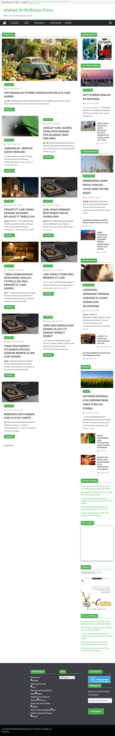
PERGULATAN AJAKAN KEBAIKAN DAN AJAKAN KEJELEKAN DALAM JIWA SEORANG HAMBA (97, 501)
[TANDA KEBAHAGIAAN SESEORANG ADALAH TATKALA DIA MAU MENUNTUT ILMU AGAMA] (20, 252)
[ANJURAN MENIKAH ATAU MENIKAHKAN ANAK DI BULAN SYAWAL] (97, 379)
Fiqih (26, 23)
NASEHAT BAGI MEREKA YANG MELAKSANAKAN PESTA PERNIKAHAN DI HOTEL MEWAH (103, 463)
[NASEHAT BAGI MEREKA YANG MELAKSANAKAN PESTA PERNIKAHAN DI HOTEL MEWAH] (88, 465)
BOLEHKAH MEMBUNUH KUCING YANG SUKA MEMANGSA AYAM (96, 354)
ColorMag (45, 729)
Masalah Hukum (89, 285)
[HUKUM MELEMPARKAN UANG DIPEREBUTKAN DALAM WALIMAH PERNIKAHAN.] (88, 443)
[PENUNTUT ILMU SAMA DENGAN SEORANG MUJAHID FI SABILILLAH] (20, 187)
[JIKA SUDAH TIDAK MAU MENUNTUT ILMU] (59, 252)
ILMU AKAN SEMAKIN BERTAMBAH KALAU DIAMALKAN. (56, 213)
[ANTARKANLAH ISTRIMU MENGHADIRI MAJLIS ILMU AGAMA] (39, 60)
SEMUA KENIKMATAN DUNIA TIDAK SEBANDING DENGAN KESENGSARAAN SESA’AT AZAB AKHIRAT (103, 241)
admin (18, 88)
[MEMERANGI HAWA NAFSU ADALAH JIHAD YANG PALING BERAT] (97, 164)
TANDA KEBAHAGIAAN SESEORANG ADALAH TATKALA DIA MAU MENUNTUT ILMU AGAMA (18, 281)
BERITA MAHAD (88, 90)
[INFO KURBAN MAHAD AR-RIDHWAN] (97, 78)
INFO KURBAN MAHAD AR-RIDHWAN (97, 97)
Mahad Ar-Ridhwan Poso (28, 10)
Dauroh (68, 23)
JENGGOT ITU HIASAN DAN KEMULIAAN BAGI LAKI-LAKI (103, 339)
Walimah (86, 391)
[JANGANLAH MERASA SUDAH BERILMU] (20, 126)
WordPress (6, 732)
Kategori (14, 23)
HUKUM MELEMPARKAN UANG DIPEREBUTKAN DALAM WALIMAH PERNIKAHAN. (103, 441)
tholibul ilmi (9, 84)
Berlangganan (96, 711)
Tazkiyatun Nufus (89, 176)
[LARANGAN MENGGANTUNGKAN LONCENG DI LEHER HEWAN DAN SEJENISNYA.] (97, 273)
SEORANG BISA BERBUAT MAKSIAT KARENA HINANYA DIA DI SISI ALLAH (95, 221)
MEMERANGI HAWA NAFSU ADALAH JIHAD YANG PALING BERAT (96, 187)
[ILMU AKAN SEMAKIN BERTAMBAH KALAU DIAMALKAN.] (59, 187)
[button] (19, 22)
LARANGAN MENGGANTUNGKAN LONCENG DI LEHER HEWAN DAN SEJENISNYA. (96, 298)
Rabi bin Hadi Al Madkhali (41, 710)
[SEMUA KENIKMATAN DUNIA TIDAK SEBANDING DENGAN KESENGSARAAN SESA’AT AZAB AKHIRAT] (88, 242)
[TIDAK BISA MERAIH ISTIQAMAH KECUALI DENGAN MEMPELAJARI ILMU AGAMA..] (20, 324)
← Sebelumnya (8, 446)
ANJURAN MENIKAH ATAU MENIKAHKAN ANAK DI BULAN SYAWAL (95, 402)
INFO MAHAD (39, 23)
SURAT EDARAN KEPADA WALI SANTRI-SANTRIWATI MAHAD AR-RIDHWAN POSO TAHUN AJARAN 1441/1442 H (103, 131)
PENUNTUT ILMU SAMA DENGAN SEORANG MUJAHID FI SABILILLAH (19, 213)
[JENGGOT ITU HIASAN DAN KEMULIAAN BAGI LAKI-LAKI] (88, 341)
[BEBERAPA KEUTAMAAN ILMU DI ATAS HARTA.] (20, 392)
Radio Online (55, 23)
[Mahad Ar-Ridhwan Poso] (4, 23)
